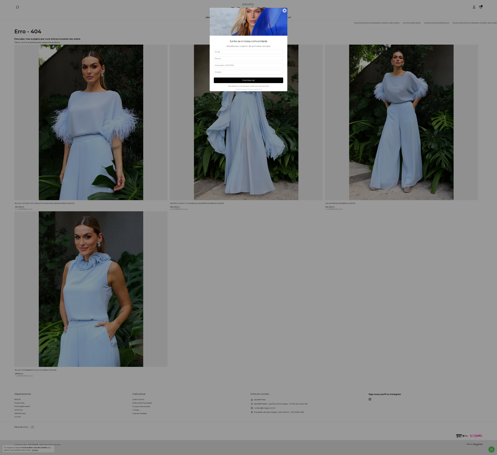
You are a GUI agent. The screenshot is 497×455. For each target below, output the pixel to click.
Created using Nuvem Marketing (248, 89)
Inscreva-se (248, 80)
